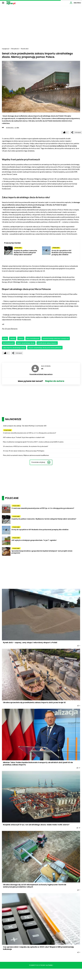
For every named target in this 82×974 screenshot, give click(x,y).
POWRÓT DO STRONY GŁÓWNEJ (41, 965)
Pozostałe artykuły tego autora (41, 374)
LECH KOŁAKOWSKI (8, 343)
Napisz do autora (54, 381)
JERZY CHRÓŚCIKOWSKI (33, 338)
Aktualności (15, 49)
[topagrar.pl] (11, 3)
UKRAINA (12, 338)
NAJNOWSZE (13, 419)
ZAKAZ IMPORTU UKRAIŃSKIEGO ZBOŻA (14, 347)
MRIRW (5, 338)
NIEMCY (20, 338)
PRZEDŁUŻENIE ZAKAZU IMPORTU (47, 343)
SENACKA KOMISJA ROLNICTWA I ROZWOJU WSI (56, 338)
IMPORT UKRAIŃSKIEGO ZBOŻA (25, 343)
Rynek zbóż (24, 49)
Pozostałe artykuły (38, 462)
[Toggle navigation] (3, 3)
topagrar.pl (5, 49)
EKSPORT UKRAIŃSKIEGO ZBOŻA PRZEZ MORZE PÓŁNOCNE (44, 347)
